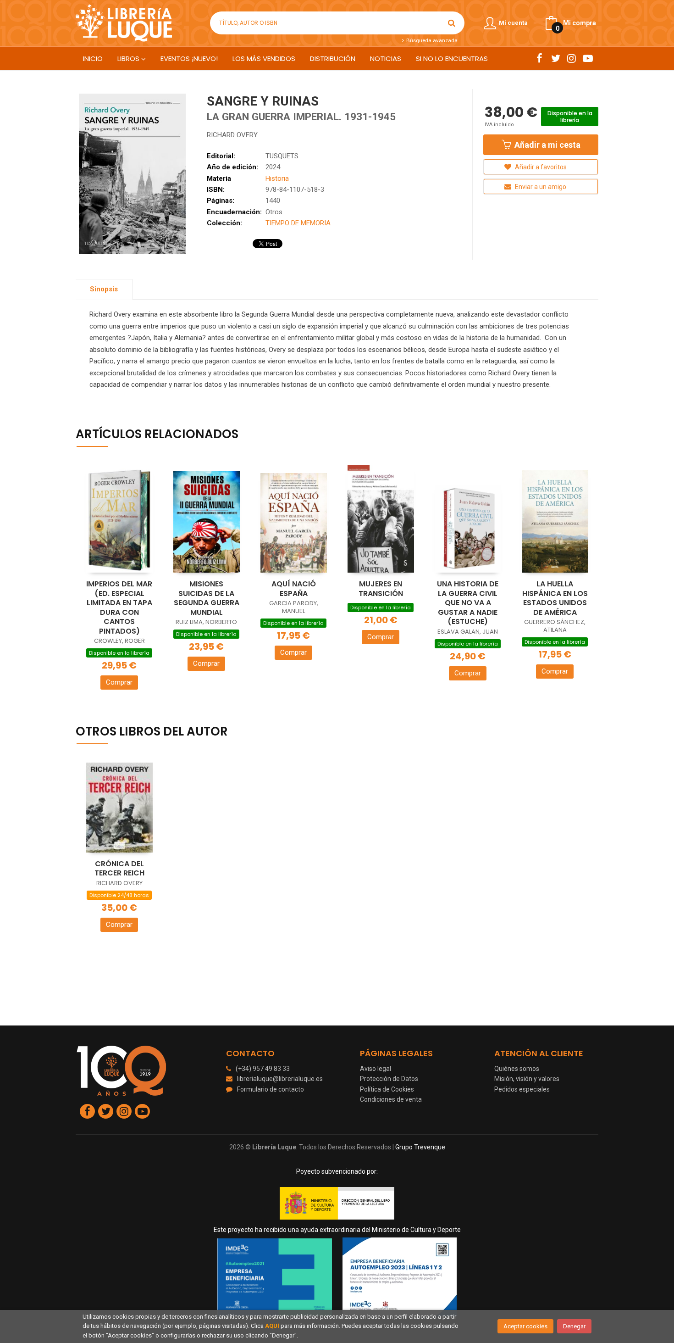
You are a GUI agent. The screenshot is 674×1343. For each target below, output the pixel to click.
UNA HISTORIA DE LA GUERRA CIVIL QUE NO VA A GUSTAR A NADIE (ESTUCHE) (467, 603)
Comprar (119, 682)
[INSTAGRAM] (571, 58)
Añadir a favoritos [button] (540, 167)
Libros (129, 58)
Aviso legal (375, 1068)
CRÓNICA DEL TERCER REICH (119, 868)
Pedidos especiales (522, 1089)
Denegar (574, 1326)
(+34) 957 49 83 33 (263, 1068)
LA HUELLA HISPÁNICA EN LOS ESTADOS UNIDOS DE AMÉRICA (555, 598)
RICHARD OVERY (232, 135)
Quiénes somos (516, 1068)
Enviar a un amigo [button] (540, 186)
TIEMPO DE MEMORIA (298, 223)
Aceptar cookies (525, 1326)
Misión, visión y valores (526, 1078)
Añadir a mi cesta (546, 145)
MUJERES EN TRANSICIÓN (381, 589)
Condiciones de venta (391, 1099)
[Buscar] (451, 22)
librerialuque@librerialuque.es (280, 1078)
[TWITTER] (555, 58)
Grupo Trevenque (420, 1147)
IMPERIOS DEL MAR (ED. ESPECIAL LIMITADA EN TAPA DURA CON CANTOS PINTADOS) (119, 607)
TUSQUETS (281, 156)
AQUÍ (272, 1325)
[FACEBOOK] (539, 58)
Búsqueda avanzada (431, 40)
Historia (277, 178)
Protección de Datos (389, 1078)
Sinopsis (104, 289)
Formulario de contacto (270, 1089)
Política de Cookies (387, 1089)
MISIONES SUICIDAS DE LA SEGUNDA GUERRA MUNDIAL (206, 598)
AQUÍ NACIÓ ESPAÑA (293, 589)
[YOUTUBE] (587, 58)
